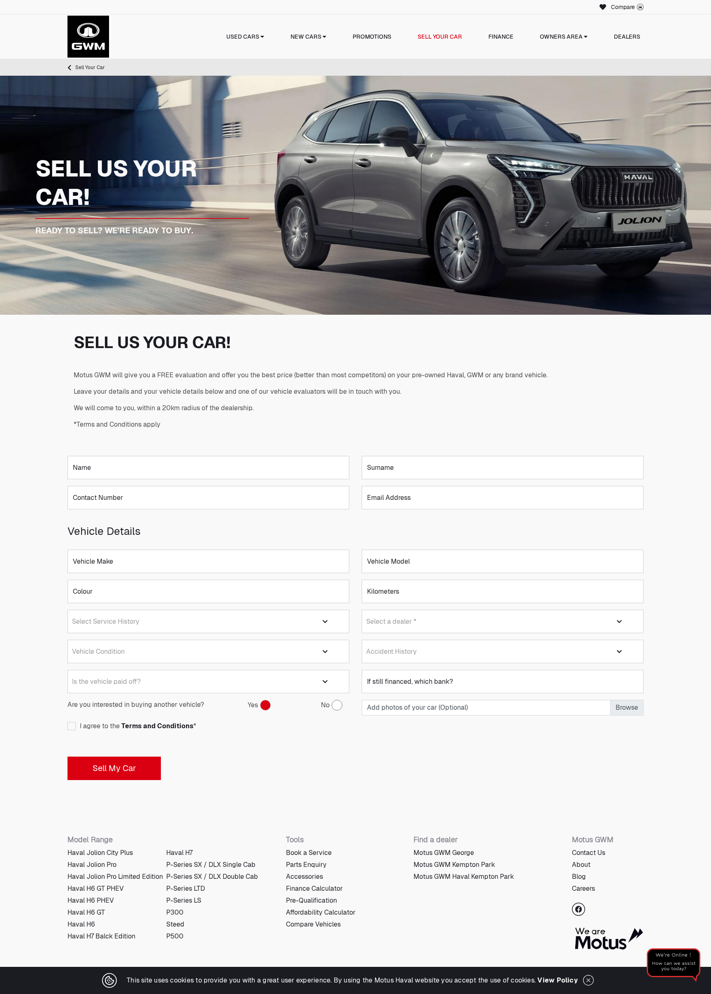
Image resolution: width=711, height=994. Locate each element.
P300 (175, 912)
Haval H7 (179, 852)
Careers (583, 888)
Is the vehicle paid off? (106, 681)
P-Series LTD (185, 888)
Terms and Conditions (157, 726)
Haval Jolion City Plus (100, 852)
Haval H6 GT (86, 912)
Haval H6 (81, 924)
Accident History (391, 651)
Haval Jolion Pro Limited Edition (115, 876)
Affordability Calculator (321, 912)
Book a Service (309, 852)
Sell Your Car (440, 36)
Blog (579, 876)
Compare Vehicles (313, 924)
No (325, 705)
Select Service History (105, 621)
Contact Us (588, 852)
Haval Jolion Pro (91, 864)
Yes (253, 705)
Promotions (372, 36)
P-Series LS (183, 900)
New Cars (306, 36)
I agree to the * (138, 726)
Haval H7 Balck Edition (101, 936)
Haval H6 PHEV (90, 900)
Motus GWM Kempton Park (454, 864)
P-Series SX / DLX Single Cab (211, 864)
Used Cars (243, 36)
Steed (175, 924)
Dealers (627, 36)
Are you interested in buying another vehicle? (135, 704)
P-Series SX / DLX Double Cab (212, 876)
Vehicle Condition (98, 651)
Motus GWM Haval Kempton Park (464, 876)
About (581, 864)
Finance (501, 36)
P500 (175, 936)
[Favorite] (601, 7)
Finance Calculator (314, 888)
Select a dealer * (391, 621)
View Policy (557, 980)
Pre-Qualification (311, 900)
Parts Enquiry (306, 864)
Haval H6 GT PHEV (95, 888)
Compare (623, 7)
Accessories (304, 876)
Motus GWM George (444, 852)
